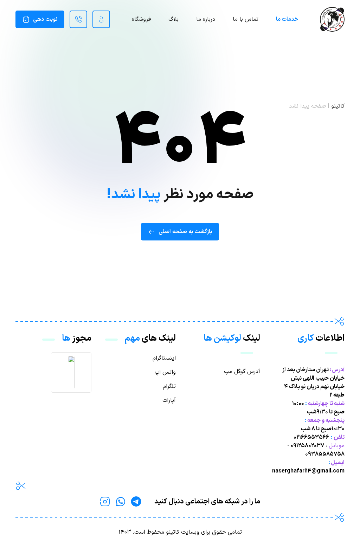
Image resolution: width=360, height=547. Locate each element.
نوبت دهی (45, 19)
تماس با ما (245, 19)
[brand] (332, 19)
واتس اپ (165, 372)
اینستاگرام (164, 358)
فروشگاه (141, 19)
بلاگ (173, 19)
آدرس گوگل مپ (242, 371)
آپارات (169, 400)
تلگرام (169, 386)
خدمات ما (287, 19)
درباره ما (205, 19)
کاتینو (338, 106)
